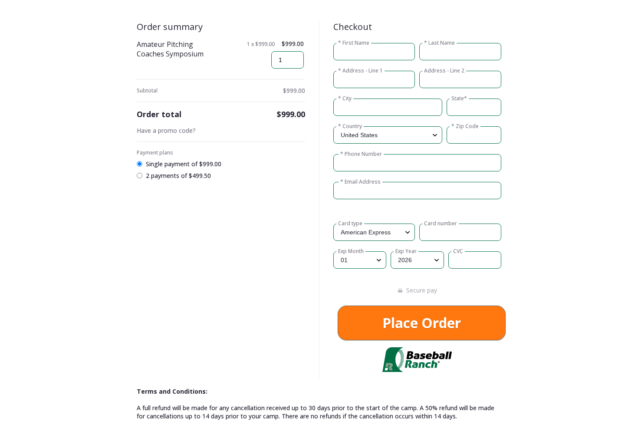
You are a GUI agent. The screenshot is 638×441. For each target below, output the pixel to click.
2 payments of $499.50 (178, 175)
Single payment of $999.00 (183, 164)
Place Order (421, 322)
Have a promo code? (166, 130)
